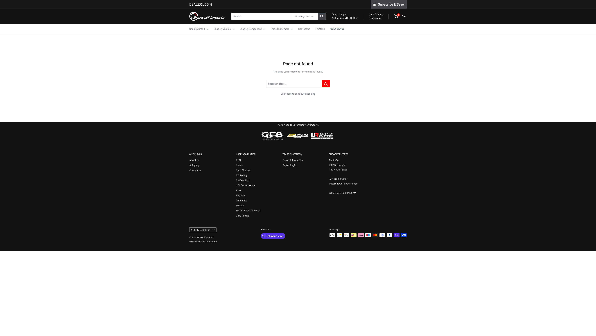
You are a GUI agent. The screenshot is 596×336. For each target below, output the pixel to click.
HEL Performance (245, 185)
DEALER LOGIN (200, 4)
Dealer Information (292, 160)
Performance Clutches (248, 210)
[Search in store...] (326, 83)
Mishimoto (241, 200)
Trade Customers (280, 28)
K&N (238, 190)
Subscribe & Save (391, 4)
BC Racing (241, 175)
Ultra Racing (242, 215)
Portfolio (320, 28)
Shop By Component (251, 28)
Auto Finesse (243, 170)
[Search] (322, 16)
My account (375, 17)
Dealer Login (289, 165)
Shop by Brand (197, 28)
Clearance (337, 28)
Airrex (239, 165)
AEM (238, 160)
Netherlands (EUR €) (200, 230)
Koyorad (240, 195)
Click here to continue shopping (298, 93)
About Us (194, 160)
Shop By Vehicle (222, 28)
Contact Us (304, 28)
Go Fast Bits (242, 180)
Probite (240, 205)
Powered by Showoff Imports (203, 241)
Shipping (194, 165)
